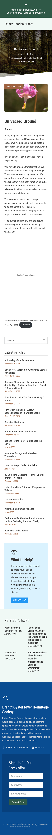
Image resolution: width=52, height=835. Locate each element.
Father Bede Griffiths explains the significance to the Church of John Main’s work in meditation (37, 635)
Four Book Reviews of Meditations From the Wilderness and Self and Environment (37, 660)
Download (26, 325)
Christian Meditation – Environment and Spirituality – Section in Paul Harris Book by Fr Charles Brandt (26, 385)
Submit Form (18, 802)
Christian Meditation (14, 422)
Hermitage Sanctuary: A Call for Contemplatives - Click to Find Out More (26, 11)
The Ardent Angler (13, 499)
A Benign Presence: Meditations (20, 431)
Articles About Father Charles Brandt (25, 58)
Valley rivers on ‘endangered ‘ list (12, 629)
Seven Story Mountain (10, 654)
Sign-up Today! (19, 600)
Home (19, 54)
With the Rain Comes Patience (19, 508)
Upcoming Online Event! (16, 530)
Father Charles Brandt (20, 824)
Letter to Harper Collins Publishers (21, 465)
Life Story (30, 54)
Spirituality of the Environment (19, 360)
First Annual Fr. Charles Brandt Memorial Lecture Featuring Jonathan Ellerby (24, 520)
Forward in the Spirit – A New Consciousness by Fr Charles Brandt (22, 411)
